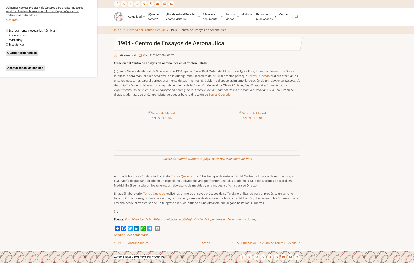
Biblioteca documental (210, 17)
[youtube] (130, 4)
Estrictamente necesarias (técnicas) (32, 30)
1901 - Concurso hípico (133, 243)
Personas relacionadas (264, 17)
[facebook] (117, 4)
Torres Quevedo (259, 76)
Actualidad (135, 16)
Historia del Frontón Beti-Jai (146, 30)
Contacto (285, 14)
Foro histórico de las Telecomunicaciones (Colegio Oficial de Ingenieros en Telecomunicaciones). (191, 219)
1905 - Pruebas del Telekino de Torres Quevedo (264, 243)
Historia (247, 14)
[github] (137, 4)
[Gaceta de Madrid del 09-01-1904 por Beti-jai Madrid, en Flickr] (161, 130)
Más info (12, 20)
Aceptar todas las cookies (25, 68)
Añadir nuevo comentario (131, 235)
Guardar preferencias (22, 52)
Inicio (117, 30)
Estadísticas (17, 44)
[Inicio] (119, 16)
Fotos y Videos (230, 17)
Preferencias (17, 35)
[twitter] (124, 4)
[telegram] (144, 4)
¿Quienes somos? (154, 17)
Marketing (15, 40)
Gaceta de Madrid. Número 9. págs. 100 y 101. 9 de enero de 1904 (207, 159)
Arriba (206, 243)
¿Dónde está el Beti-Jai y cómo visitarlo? (180, 17)
